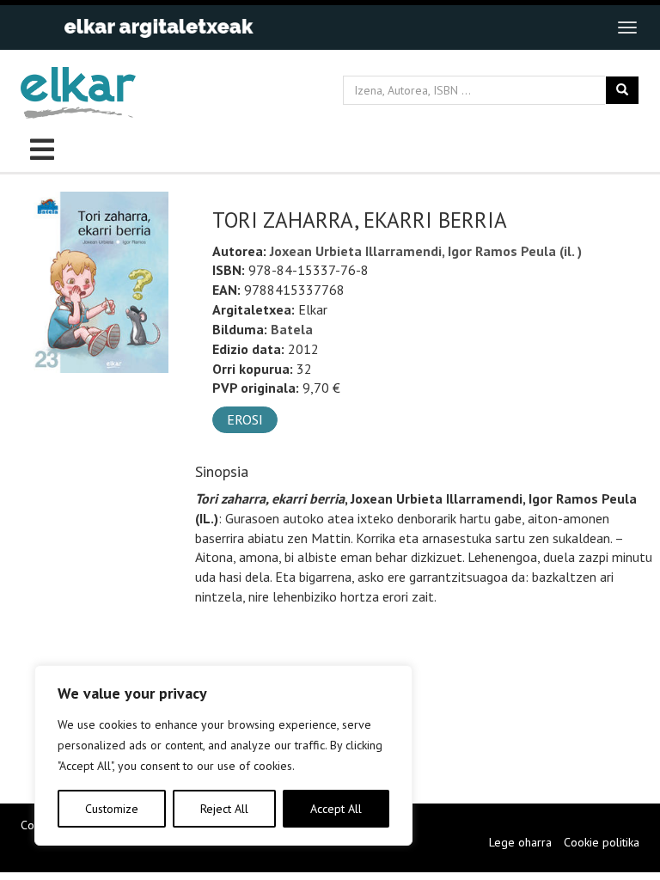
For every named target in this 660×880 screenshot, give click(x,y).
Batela (292, 329)
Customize (111, 808)
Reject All (224, 808)
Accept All (336, 808)
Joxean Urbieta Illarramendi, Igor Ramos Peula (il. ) (426, 251)
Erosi (245, 419)
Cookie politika (601, 842)
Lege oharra (520, 842)
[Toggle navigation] (627, 27)
